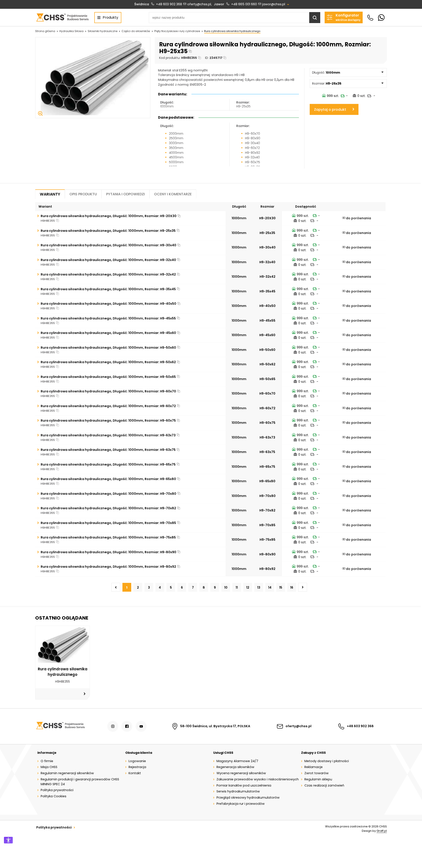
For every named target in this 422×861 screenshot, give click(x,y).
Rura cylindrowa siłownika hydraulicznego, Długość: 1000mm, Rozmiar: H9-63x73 (108, 435)
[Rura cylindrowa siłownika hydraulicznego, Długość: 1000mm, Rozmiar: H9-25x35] (92, 77)
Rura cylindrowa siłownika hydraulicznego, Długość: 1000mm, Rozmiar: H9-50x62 (108, 362)
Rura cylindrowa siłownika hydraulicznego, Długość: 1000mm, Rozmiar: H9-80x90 (108, 552)
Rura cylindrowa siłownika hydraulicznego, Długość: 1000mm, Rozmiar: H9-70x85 (108, 523)
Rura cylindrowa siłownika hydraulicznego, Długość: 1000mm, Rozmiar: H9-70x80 (108, 493)
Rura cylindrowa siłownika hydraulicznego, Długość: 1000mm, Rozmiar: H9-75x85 (108, 537)
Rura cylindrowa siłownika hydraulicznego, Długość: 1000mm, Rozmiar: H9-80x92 (108, 566)
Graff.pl (382, 831)
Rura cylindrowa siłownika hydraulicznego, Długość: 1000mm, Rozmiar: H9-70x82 (108, 508)
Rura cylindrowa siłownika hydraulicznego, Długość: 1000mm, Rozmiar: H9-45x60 (108, 333)
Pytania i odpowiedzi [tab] (125, 194)
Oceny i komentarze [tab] (173, 194)
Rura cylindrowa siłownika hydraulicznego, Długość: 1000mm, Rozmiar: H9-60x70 (108, 391)
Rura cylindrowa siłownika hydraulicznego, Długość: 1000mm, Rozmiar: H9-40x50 (108, 303)
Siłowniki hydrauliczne (102, 31)
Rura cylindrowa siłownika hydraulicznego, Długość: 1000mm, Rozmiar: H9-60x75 (108, 420)
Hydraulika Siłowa (71, 31)
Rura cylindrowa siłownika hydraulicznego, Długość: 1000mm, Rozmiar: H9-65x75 (108, 464)
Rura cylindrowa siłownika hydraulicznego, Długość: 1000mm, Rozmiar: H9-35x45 (108, 289)
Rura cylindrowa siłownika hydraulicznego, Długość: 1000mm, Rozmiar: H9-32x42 (108, 274)
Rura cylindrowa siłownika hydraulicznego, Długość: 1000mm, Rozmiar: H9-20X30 (108, 216)
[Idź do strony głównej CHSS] (60, 726)
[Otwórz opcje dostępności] (8, 840)
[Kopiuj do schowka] (190, 51)
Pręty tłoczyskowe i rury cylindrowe (177, 31)
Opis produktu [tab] (83, 194)
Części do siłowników (136, 31)
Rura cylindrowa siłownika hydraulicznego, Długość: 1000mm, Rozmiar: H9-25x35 (108, 230)
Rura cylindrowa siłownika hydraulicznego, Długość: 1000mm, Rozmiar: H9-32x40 (108, 260)
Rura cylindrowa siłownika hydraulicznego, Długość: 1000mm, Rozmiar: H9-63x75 (108, 450)
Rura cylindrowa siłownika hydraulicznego (232, 31)
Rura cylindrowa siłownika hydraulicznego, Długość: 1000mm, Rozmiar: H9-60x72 (108, 406)
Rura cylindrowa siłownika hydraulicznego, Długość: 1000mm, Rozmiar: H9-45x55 (108, 318)
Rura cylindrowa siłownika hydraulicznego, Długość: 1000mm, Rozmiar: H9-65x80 (108, 479)
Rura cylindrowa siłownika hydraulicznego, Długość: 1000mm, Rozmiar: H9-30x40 (108, 245)
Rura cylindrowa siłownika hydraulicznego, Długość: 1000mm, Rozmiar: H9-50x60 (108, 347)
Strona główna (45, 31)
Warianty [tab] (50, 194)
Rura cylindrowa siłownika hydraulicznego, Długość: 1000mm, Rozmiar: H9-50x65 (108, 377)
